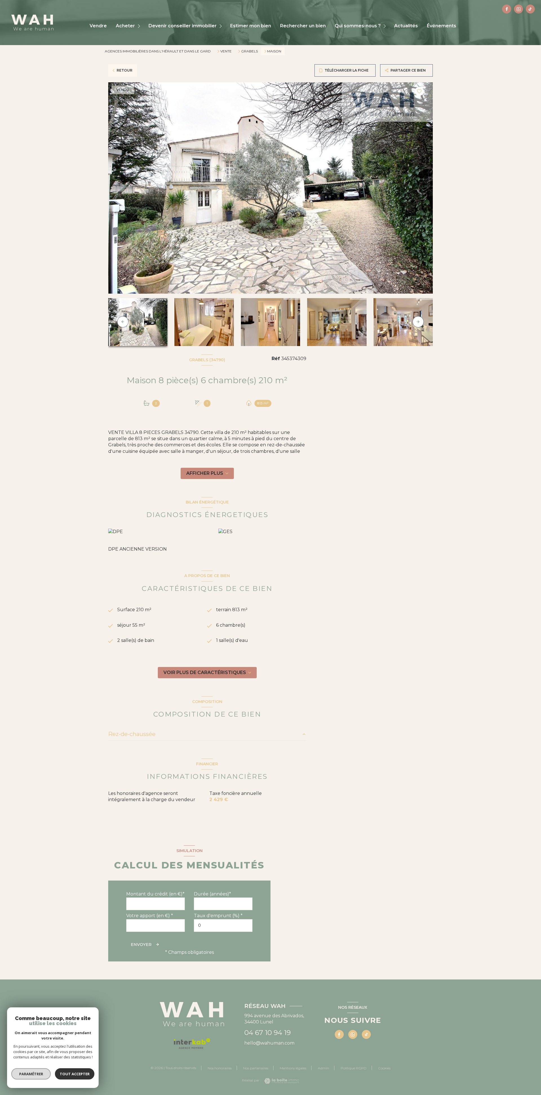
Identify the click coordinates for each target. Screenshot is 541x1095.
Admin (323, 1068)
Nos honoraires (220, 1068)
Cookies (384, 1068)
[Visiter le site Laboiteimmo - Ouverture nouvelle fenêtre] (280, 1081)
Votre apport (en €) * (149, 915)
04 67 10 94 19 (267, 1032)
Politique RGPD (354, 1068)
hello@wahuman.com (269, 1043)
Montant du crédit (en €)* (155, 894)
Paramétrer (31, 1073)
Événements (441, 26)
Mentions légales (293, 1068)
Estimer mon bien (250, 26)
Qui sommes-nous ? (358, 26)
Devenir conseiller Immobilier (182, 26)
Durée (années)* (212, 894)
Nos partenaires (255, 1068)
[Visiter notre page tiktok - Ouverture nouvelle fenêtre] (530, 9)
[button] (418, 321)
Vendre (98, 26)
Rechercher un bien (303, 26)
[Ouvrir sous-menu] (139, 26)
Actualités (406, 26)
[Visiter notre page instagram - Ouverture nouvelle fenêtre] (518, 9)
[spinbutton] (223, 925)
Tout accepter (75, 1073)
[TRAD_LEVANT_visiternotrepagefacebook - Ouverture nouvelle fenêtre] (506, 9)
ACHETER (125, 26)
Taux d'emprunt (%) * (218, 915)
